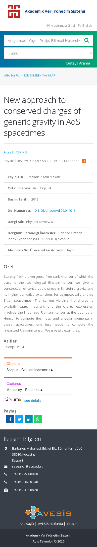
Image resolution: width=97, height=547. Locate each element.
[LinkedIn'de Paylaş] (29, 419)
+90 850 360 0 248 (25, 482)
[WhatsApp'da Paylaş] (38, 419)
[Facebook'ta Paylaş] (10, 419)
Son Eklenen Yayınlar (39, 75)
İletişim (72, 524)
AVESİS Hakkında (50, 524)
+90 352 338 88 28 (25, 490)
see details (32, 400)
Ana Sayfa (11, 75)
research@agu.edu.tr (28, 466)
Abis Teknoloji (43, 541)
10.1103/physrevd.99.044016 (54, 210)
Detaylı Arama (78, 63)
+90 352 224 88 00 (25, 474)
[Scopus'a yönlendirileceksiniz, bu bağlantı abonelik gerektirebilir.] (84, 160)
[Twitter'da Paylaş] (19, 419)
